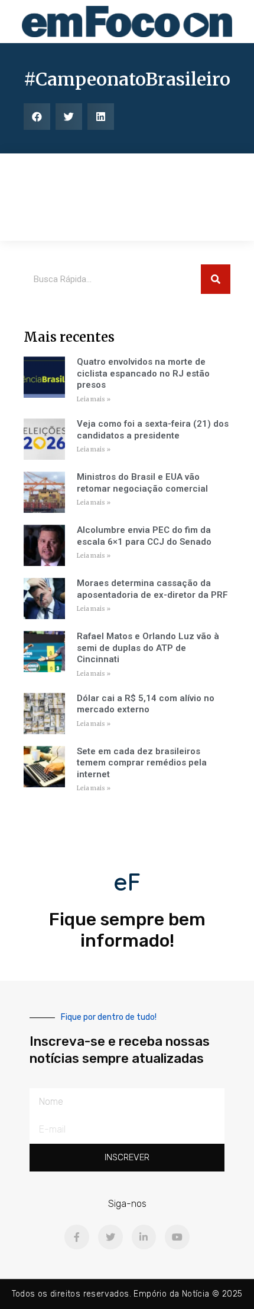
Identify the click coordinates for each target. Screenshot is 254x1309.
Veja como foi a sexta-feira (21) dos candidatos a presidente (153, 429)
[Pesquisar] (215, 279)
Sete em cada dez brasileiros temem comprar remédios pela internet (142, 763)
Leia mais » (93, 399)
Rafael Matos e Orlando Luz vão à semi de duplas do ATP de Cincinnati (148, 648)
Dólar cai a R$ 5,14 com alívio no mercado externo (145, 704)
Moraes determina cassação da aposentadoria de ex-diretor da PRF (152, 589)
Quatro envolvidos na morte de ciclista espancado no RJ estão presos (143, 373)
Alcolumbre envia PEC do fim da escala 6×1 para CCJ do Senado (144, 536)
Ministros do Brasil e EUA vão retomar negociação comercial (142, 483)
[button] (37, 116)
